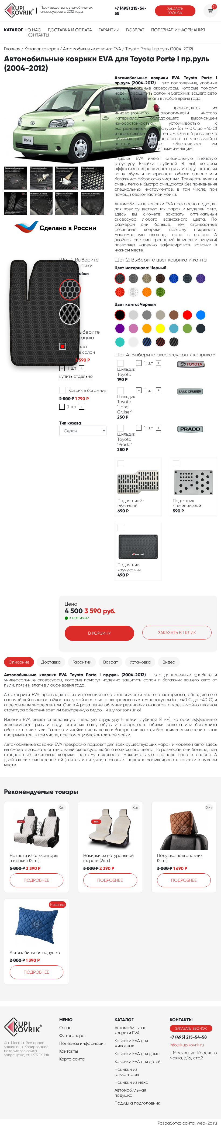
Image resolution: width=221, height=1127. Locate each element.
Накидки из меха (131, 1082)
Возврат (135, 29)
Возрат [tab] (110, 662)
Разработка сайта (176, 1123)
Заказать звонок (175, 11)
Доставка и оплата (70, 29)
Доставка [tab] (51, 662)
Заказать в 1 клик (177, 632)
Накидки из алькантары (127, 1072)
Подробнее (36, 880)
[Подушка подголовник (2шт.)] (184, 828)
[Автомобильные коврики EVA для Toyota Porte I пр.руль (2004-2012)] (15, 177)
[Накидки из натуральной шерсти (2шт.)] (110, 828)
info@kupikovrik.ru (187, 1045)
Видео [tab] (169, 662)
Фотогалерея (73, 1035)
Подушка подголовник (137, 1103)
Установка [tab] (140, 662)
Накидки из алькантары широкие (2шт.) (34, 858)
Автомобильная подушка (35, 952)
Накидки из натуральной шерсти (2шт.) (108, 858)
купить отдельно (76, 376)
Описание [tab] (19, 662)
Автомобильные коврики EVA (130, 1030)
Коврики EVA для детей (138, 1061)
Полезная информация (178, 29)
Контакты (38, 35)
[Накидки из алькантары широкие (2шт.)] (37, 828)
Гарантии (109, 29)
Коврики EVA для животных (131, 1043)
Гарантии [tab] (81, 662)
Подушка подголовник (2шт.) (180, 858)
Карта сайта (72, 1059)
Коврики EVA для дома (137, 1053)
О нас (34, 29)
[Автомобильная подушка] (36, 925)
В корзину (99, 633)
